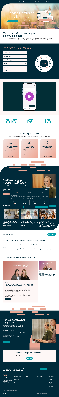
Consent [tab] (16, 192)
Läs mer (7, 299)
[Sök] (46, 1)
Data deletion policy (52, 380)
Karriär (46, 393)
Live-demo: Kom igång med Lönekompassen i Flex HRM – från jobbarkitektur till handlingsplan (20, 285)
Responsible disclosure (52, 385)
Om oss (27, 376)
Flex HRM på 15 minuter (12, 21)
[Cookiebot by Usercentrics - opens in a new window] (44, 189)
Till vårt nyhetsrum (51, 234)
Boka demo (22, 21)
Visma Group (37, 393)
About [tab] (42, 192)
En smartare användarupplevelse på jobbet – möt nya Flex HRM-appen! (47, 274)
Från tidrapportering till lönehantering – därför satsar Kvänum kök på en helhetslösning (11, 223)
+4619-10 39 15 (5, 381)
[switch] (24, 203)
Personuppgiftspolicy (52, 377)
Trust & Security (51, 376)
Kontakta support (40, 376)
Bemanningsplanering (10, 52)
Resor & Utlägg (16, 379)
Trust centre (51, 386)
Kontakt (27, 377)
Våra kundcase (52, 205)
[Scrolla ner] (4, 39)
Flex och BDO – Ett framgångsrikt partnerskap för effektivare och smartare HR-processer (29, 223)
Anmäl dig (29, 358)
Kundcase (21, 1)
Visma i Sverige (42, 393)
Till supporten (6, 342)
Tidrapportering (8, 56)
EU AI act (50, 383)
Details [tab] (29, 192)
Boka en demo (43, 369)
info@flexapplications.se (7, 382)
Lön (15, 380)
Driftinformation (39, 377)
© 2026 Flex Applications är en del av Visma (10, 390)
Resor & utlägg (8, 60)
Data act (50, 382)
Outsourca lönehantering (8, 193)
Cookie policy (51, 379)
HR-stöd (6, 67)
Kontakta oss (53, 1)
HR (14, 382)
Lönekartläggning (8, 70)
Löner (5, 63)
